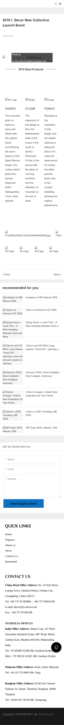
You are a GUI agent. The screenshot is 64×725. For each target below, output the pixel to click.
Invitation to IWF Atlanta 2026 (41, 297)
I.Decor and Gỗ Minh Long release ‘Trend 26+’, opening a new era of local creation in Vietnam (42, 347)
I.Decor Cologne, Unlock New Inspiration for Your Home (41, 394)
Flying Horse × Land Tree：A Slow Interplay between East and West (43, 324)
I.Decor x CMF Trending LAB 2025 (41, 413)
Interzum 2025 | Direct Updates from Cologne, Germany (42, 374)
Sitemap (7, 718)
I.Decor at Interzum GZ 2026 (41, 309)
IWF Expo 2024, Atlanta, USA (41, 427)
